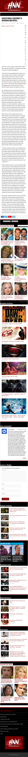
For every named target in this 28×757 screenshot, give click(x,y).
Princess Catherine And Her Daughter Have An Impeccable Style (7, 243)
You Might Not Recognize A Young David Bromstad (6, 278)
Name (3, 484)
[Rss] (9, 755)
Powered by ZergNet (23, 301)
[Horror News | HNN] (14, 6)
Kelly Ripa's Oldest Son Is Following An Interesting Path (21, 297)
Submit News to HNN (5, 719)
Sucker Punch (7, 221)
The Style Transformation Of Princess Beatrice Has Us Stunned (20, 279)
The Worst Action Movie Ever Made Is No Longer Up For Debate (7, 261)
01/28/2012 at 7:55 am (22, 429)
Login (1, 733)
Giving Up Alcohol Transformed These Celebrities (20, 243)
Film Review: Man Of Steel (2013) (10, 359)
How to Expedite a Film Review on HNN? (9, 728)
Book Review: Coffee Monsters (16, 613)
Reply (24, 458)
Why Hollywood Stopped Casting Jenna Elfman (21, 681)
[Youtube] (17, 755)
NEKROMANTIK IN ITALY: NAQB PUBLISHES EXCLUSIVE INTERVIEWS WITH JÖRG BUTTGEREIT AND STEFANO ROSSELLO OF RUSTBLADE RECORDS (13, 654)
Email (3, 488)
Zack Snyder (15, 221)
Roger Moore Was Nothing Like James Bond (20, 699)
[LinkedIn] (15, 755)
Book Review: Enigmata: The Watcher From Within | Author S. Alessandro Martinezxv (17, 608)
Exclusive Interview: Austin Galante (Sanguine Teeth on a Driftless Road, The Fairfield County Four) (17, 634)
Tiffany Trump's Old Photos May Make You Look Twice (7, 297)
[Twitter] (12, 755)
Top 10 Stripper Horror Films (10, 376)
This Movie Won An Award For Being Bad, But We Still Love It (6, 681)
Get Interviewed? (4, 726)
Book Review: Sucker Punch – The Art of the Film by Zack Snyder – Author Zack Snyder (13, 416)
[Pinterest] (13, 755)
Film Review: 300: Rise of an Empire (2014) (13, 341)
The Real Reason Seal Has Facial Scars (20, 260)
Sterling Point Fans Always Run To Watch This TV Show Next (6, 558)
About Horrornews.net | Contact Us (8, 714)
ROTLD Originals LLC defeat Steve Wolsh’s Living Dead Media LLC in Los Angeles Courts (17, 510)
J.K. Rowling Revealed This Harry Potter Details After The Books (6, 699)
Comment (4, 470)
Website (3, 493)
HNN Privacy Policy (4, 731)
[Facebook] (10, 755)
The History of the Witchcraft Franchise (18, 515)
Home (1, 13)
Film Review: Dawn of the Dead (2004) (12, 323)
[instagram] (18, 755)
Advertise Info (3, 716)
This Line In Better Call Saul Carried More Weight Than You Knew (17, 558)
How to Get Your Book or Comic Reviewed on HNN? (11, 724)
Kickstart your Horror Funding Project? (8, 721)
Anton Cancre (5, 23)
